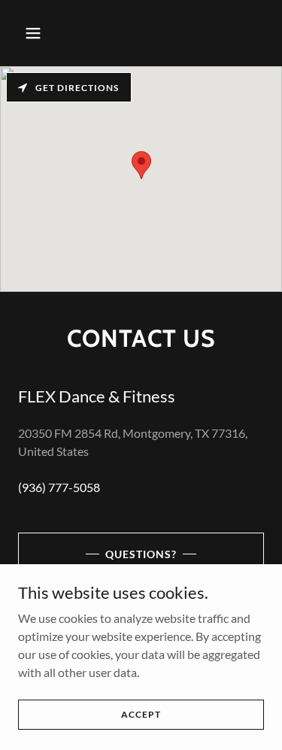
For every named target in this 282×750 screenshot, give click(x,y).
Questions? (141, 554)
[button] (46, 33)
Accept (141, 714)
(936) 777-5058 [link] (59, 487)
